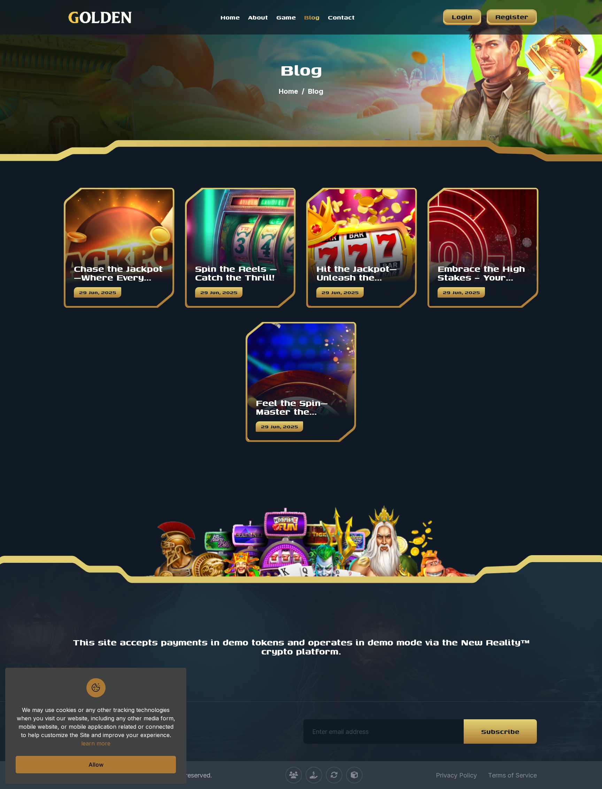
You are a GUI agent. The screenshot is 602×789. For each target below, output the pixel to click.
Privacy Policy (456, 775)
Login (462, 17)
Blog (311, 17)
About (258, 17)
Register (511, 17)
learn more (95, 743)
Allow (95, 764)
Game (286, 17)
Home (230, 17)
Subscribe (500, 731)
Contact (341, 17)
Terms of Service (512, 775)
